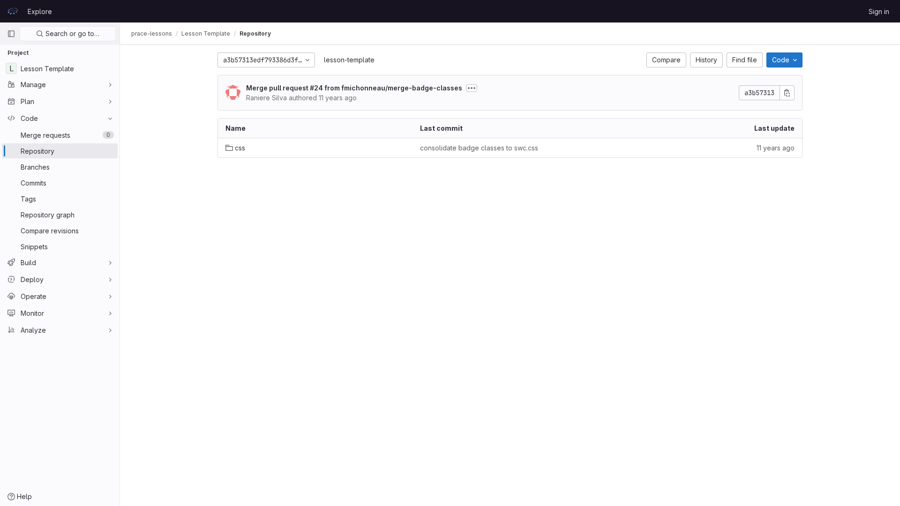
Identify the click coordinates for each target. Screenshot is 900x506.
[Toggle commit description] (471, 88)
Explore (40, 11)
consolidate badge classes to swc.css (479, 148)
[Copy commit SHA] (787, 92)
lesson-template (349, 60)
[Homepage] (12, 11)
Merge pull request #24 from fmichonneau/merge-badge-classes (354, 88)
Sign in (879, 11)
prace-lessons (151, 33)
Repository (255, 33)
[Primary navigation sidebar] (11, 33)
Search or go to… (71, 33)
